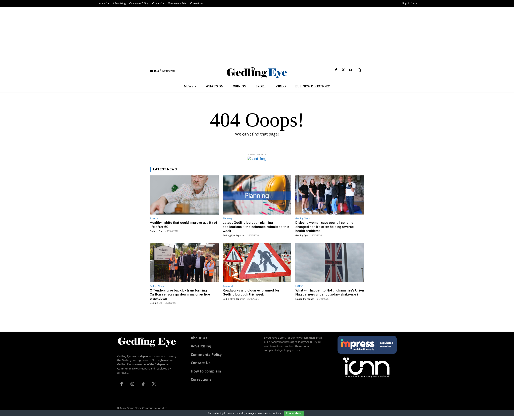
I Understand (294, 413)
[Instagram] (132, 384)
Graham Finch (157, 231)
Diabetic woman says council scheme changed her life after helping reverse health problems (324, 227)
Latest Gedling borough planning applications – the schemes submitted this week (256, 227)
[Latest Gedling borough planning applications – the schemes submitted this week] (257, 195)
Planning (227, 218)
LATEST (299, 286)
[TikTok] (143, 384)
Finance (154, 218)
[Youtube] (351, 70)
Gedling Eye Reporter (234, 235)
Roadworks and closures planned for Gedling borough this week (251, 292)
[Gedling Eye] (257, 72)
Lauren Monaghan (304, 298)
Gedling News (302, 218)
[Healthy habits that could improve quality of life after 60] (184, 195)
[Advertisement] (257, 35)
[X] (343, 70)
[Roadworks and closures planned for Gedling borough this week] (257, 262)
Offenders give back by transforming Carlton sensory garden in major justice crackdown (180, 294)
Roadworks (228, 286)
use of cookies (272, 413)
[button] (359, 70)
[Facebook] (336, 70)
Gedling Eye (301, 235)
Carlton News (157, 286)
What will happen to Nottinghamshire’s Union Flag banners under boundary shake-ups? (329, 292)
